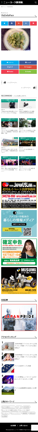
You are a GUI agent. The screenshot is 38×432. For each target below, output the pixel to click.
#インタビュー (5, 413)
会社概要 (13, 425)
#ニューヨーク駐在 (24, 410)
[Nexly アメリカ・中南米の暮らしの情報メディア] (19, 236)
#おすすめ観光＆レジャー (8, 407)
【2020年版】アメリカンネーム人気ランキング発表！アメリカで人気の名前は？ (26, 357)
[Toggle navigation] (36, 2)
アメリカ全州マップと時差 (23, 366)
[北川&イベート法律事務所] (19, 207)
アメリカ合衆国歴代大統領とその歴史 (25, 389)
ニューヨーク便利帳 (18, 429)
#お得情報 (4, 416)
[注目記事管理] (19, 331)
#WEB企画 (32, 413)
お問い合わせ (23, 425)
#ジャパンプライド (15, 413)
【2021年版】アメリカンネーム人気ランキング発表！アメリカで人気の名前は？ (26, 346)
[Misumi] (19, 293)
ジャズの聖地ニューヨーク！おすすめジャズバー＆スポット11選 (25, 378)
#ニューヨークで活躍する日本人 (10, 410)
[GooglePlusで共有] (19, 23)
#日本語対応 (27, 407)
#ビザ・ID (19, 407)
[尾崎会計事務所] (19, 264)
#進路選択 (25, 413)
